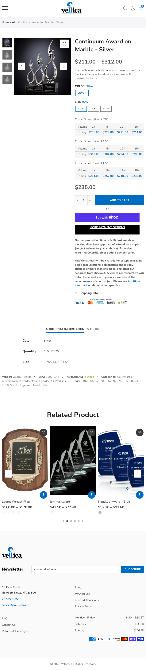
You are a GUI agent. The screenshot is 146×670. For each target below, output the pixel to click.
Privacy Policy (83, 606)
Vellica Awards (22, 377)
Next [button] (63, 66)
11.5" (106, 108)
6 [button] (82, 521)
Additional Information (65, 329)
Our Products (58, 381)
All (14, 22)
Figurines (26, 385)
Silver (82, 92)
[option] (42, 66)
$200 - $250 (107, 381)
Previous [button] (21, 66)
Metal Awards (39, 381)
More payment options (107, 227)
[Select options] (43, 495)
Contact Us (9, 625)
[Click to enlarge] (64, 44)
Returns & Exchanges (15, 631)
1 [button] (63, 521)
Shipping (93, 329)
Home (5, 22)
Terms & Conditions (87, 600)
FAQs (5, 618)
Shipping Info (89, 293)
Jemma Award (60, 501)
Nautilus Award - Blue (114, 501)
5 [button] (79, 521)
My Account (82, 594)
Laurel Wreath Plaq (16, 501)
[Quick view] (43, 432)
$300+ (14, 385)
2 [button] (67, 521)
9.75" (81, 108)
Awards (127, 377)
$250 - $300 (125, 381)
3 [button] (71, 521)
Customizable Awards (15, 381)
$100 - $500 (89, 381)
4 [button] (75, 521)
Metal (36, 385)
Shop (78, 587)
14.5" (93, 108)
